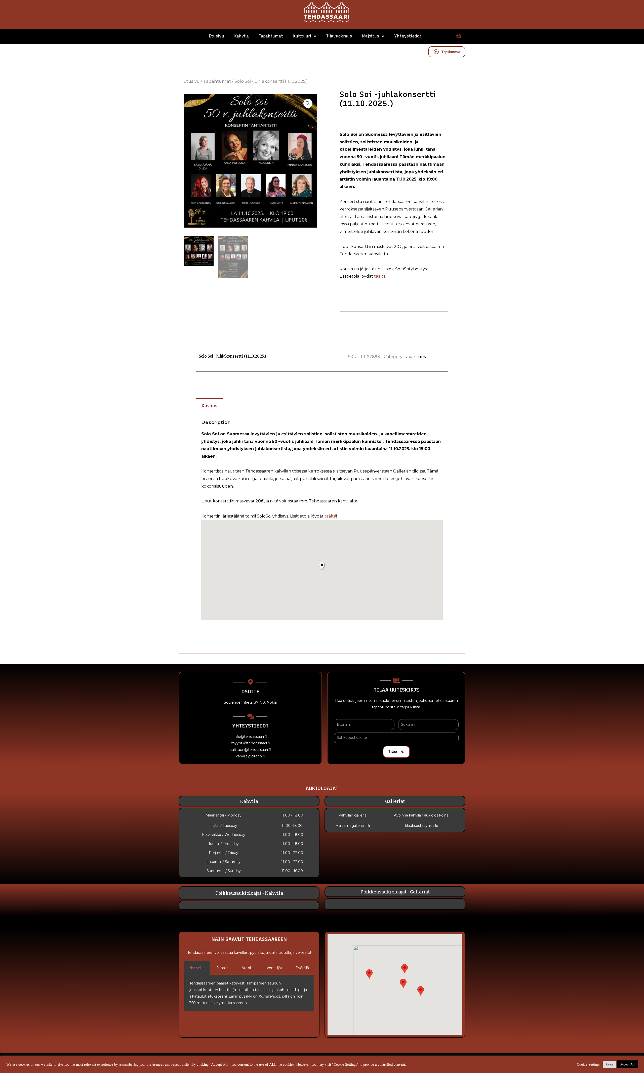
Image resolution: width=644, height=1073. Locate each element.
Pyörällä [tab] (302, 968)
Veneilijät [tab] (274, 968)
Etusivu (216, 36)
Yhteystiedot (407, 36)
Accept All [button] (627, 1064)
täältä (380, 276)
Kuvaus (209, 405)
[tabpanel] (249, 993)
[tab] (209, 405)
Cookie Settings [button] (588, 1064)
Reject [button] (609, 1064)
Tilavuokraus (339, 36)
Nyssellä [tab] (196, 968)
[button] (420, 991)
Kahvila (241, 36)
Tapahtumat (271, 36)
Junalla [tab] (222, 968)
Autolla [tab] (248, 968)
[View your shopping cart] (458, 36)
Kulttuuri (302, 36)
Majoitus (370, 36)
